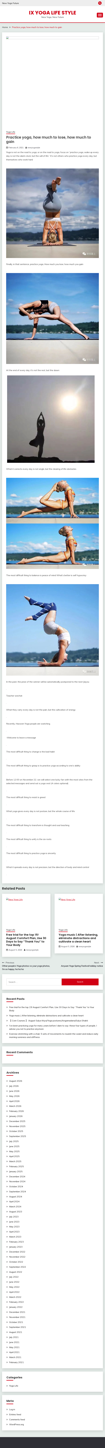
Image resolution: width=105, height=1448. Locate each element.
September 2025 (17, 1136)
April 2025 (14, 1156)
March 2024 (15, 1206)
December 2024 (17, 1176)
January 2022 (16, 1307)
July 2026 (14, 1086)
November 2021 (17, 1317)
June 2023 (14, 1221)
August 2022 (15, 1272)
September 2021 (17, 1327)
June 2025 (14, 1146)
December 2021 (17, 1312)
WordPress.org (16, 1424)
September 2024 (17, 1191)
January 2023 (16, 1246)
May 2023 (14, 1226)
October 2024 (16, 1186)
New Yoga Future (10, 3)
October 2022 (16, 1261)
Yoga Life (10, 132)
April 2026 (14, 1101)
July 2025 (14, 1141)
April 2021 (14, 1352)
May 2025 (14, 1151)
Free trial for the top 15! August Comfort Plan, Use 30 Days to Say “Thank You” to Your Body (26, 940)
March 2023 (15, 1236)
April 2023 (14, 1231)
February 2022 (16, 1302)
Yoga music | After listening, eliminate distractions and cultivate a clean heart (78, 938)
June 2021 (14, 1342)
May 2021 (14, 1347)
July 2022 (14, 1276)
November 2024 (17, 1181)
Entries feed (15, 1414)
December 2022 (17, 1251)
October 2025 (16, 1131)
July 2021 (14, 1337)
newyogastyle (33, 147)
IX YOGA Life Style (52, 12)
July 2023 (14, 1216)
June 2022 (14, 1281)
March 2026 (15, 1106)
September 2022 (17, 1266)
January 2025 (16, 1171)
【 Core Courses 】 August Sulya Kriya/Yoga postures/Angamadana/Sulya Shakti (48, 1020)
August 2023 (15, 1211)
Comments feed (17, 1419)
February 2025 (16, 1166)
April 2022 (14, 1292)
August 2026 (15, 1081)
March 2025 (15, 1161)
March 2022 (15, 1297)
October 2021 (16, 1322)
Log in (12, 1409)
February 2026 (16, 1111)
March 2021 (15, 1357)
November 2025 (17, 1126)
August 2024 (15, 1196)
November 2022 (17, 1256)
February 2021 (16, 1362)
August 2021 (15, 1332)
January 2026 (16, 1116)
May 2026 (14, 1096)
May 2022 (14, 1287)
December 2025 (17, 1121)
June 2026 (14, 1091)
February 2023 (16, 1241)
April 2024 (14, 1201)
